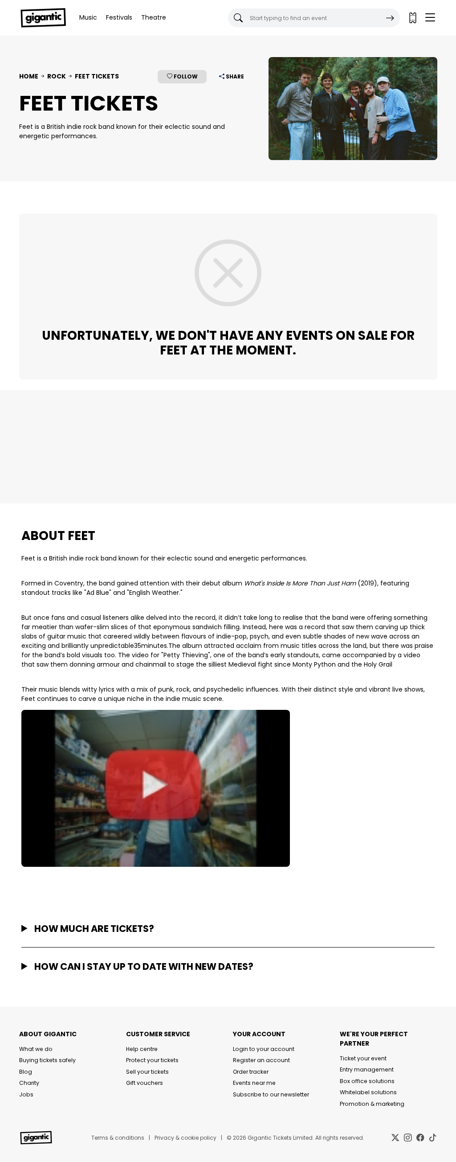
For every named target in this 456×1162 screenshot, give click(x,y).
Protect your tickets (152, 1060)
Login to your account (263, 1049)
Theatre (153, 17)
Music (88, 17)
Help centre (142, 1049)
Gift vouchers (144, 1083)
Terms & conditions (117, 1137)
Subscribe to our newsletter (271, 1094)
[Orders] (412, 17)
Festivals (119, 17)
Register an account (261, 1060)
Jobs (26, 1094)
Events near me (254, 1083)
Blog (25, 1071)
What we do (36, 1049)
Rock (56, 76)
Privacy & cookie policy (185, 1137)
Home (28, 76)
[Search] (390, 18)
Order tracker (251, 1071)
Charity (29, 1083)
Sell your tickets (147, 1071)
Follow (185, 76)
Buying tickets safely (47, 1060)
